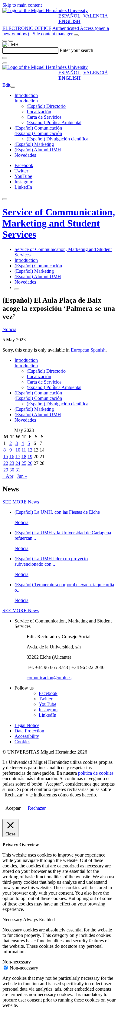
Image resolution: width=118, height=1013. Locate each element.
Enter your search (76, 50)
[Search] (4, 58)
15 (5, 456)
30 (11, 469)
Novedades (25, 155)
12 (30, 449)
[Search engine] (76, 35)
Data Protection (29, 730)
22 (5, 463)
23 (11, 463)
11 (23, 449)
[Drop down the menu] (10, 41)
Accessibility (27, 736)
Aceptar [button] (13, 808)
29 (5, 469)
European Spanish (88, 349)
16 (11, 456)
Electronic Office (26, 28)
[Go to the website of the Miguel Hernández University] (45, 10)
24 (17, 463)
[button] (26, 100)
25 (23, 463)
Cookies (22, 741)
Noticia (9, 329)
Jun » (22, 476)
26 (30, 463)
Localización (39, 111)
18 (23, 456)
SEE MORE (20, 501)
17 (17, 456)
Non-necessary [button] (16, 961)
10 (17, 449)
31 (17, 469)
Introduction (26, 95)
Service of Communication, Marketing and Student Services (58, 223)
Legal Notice (27, 725)
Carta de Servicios (44, 117)
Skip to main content (22, 5)
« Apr (7, 476)
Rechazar (37, 808)
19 (30, 456)
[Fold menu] (12, 87)
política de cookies (95, 773)
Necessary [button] (12, 919)
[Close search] (4, 63)
